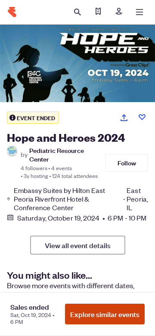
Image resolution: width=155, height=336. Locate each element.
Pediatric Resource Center (56, 154)
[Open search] (77, 12)
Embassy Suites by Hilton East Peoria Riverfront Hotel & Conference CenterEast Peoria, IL (81, 199)
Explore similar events (105, 314)
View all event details (78, 245)
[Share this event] (124, 117)
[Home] (12, 12)
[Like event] (142, 117)
